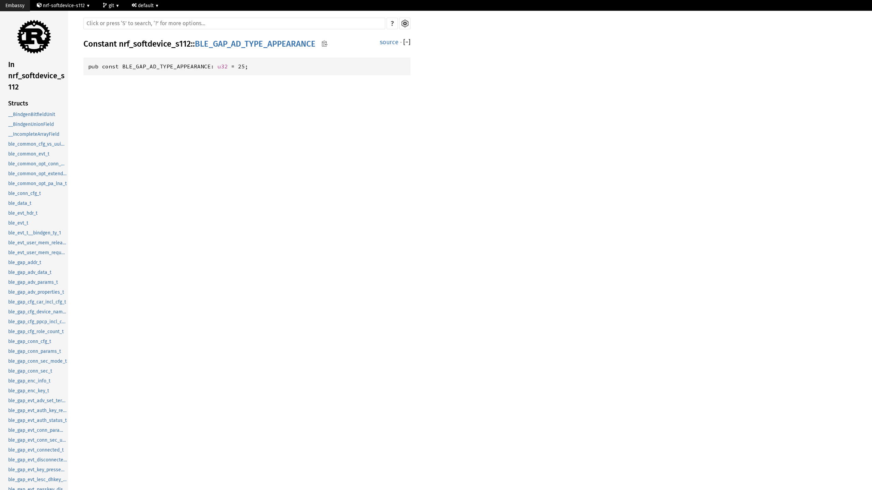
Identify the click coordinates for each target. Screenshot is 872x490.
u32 (223, 66)
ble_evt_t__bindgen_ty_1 (34, 233)
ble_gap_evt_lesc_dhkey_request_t (38, 480)
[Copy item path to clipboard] (324, 44)
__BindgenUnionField (31, 124)
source (389, 42)
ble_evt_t (18, 223)
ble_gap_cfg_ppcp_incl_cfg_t (38, 322)
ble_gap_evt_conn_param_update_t (38, 430)
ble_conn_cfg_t (24, 193)
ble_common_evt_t (28, 154)
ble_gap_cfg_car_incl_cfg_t (37, 302)
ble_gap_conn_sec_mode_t (37, 361)
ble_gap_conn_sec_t (30, 371)
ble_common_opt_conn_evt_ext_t (38, 164)
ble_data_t (19, 203)
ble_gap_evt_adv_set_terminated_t (38, 401)
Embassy (15, 6)
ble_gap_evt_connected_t (36, 450)
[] (406, 42)
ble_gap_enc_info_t (29, 381)
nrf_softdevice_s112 (155, 44)
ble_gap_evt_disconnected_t (38, 460)
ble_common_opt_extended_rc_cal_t (38, 174)
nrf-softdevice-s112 (64, 6)
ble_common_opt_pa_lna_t (37, 183)
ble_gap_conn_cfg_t (29, 341)
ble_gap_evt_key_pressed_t (38, 470)
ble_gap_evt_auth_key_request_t (38, 410)
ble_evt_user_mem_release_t (38, 243)
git (112, 6)
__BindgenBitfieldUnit (31, 114)
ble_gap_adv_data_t (29, 272)
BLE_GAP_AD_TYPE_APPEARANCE (255, 44)
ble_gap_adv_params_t (33, 282)
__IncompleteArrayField (33, 134)
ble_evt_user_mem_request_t (38, 253)
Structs (18, 103)
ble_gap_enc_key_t (28, 391)
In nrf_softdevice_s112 (36, 76)
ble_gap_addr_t (24, 262)
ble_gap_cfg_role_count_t (36, 331)
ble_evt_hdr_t (22, 213)
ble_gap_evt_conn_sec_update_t (38, 440)
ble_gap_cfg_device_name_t (38, 312)
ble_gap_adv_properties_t (36, 292)
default (146, 6)
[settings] (404, 23)
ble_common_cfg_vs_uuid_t (38, 144)
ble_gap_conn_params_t (34, 351)
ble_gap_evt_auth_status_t (37, 420)
